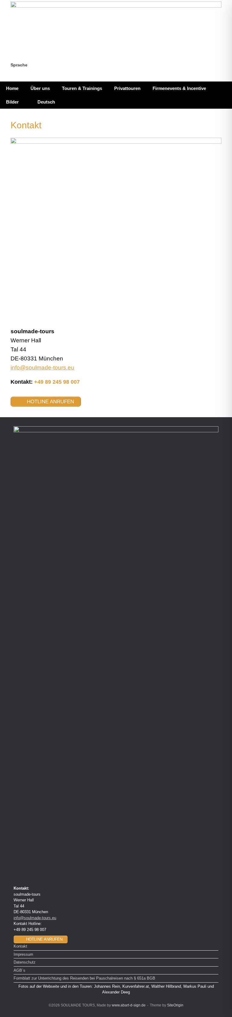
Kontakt (20, 946)
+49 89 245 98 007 (57, 382)
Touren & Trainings (82, 88)
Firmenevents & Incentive (179, 88)
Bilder (12, 101)
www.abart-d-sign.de (129, 1005)
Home (12, 88)
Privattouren (127, 88)
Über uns (40, 88)
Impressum (23, 954)
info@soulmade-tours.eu (42, 367)
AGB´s (19, 970)
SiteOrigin (175, 1005)
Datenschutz (25, 962)
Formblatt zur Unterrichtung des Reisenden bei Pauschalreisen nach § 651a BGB (84, 978)
